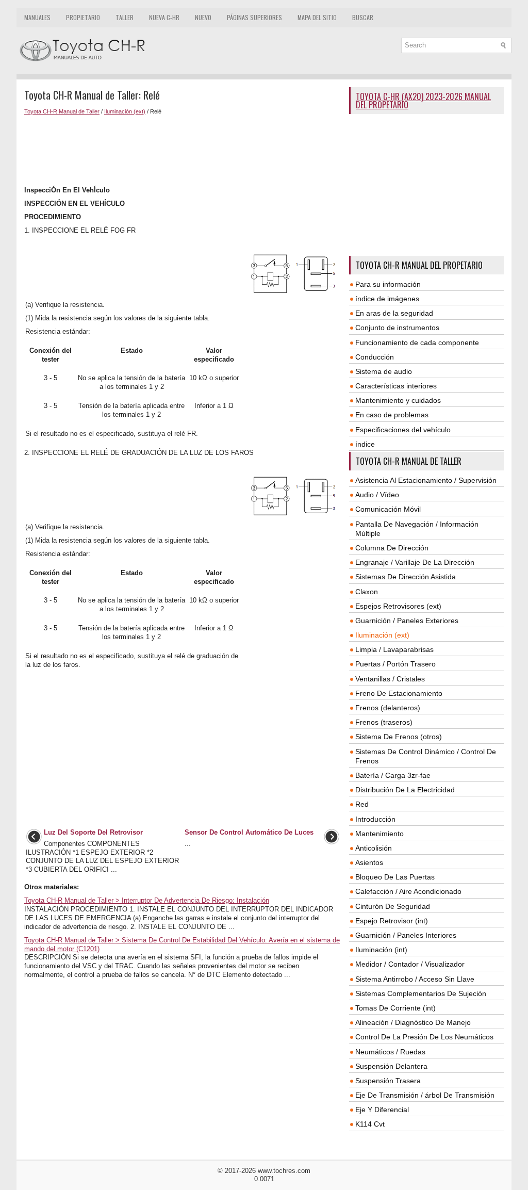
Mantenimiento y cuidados (398, 400)
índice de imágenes (387, 299)
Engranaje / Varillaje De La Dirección (414, 562)
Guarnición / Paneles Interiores (405, 935)
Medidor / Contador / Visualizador (410, 964)
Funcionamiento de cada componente (417, 342)
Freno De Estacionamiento (398, 693)
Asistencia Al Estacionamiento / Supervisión (426, 480)
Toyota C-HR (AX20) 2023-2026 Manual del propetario (423, 100)
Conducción (374, 357)
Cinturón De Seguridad (392, 906)
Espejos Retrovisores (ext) (398, 606)
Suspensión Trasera (388, 1081)
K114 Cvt (370, 1124)
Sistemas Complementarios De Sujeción (420, 993)
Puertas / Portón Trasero (395, 664)
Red (362, 804)
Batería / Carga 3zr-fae (393, 775)
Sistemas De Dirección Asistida (405, 577)
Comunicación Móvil (388, 509)
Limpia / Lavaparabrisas (394, 649)
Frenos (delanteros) (387, 708)
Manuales (37, 17)
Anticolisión (373, 848)
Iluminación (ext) (124, 111)
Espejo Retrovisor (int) (391, 921)
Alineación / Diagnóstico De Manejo (413, 1022)
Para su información (388, 284)
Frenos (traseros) (383, 722)
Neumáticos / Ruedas (390, 1052)
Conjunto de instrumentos (397, 327)
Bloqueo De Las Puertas (395, 877)
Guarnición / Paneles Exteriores (406, 620)
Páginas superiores (254, 17)
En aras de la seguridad (394, 313)
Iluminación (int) (381, 950)
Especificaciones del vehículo (403, 430)
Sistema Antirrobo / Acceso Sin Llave (414, 979)
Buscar (362, 17)
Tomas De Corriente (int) (395, 1008)
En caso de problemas (391, 415)
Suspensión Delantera (391, 1066)
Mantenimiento (379, 833)
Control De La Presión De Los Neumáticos (424, 1037)
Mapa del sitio (317, 17)
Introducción (375, 819)
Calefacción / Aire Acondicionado (408, 891)
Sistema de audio (383, 371)
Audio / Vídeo (377, 495)
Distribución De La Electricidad (405, 790)
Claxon (366, 592)
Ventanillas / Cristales (390, 679)
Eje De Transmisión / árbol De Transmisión (424, 1095)
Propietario (83, 17)
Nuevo (203, 17)
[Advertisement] (182, 151)
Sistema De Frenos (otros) (398, 736)
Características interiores (396, 386)
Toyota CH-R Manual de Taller (62, 111)
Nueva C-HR (164, 17)
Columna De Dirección (391, 548)
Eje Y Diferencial (382, 1109)
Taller (125, 17)
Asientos (369, 862)
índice (365, 444)
